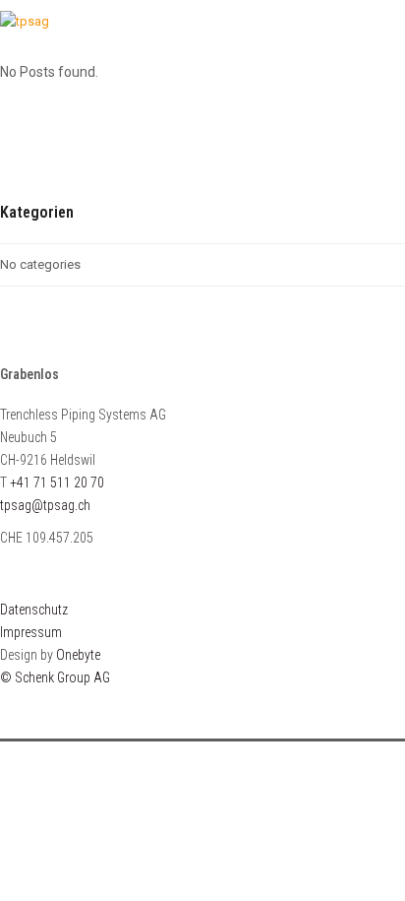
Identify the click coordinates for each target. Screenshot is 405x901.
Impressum (31, 632)
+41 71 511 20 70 (57, 482)
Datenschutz (34, 609)
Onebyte (78, 655)
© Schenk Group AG (55, 677)
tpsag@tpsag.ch (45, 505)
